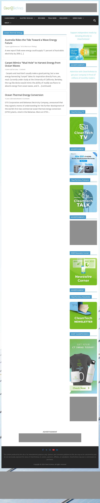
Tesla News (52, 18)
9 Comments (25, 99)
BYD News (41, 18)
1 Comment (22, 69)
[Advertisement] (61, 7)
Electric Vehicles (26, 18)
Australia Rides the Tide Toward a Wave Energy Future (31, 41)
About (7, 23)
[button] (16, 18)
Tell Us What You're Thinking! (29, 46)
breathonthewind (17, 99)
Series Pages (77, 18)
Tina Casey (15, 69)
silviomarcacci (16, 46)
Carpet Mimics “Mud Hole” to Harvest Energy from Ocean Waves (33, 64)
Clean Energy (10, 18)
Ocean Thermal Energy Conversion (24, 94)
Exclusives (63, 18)
